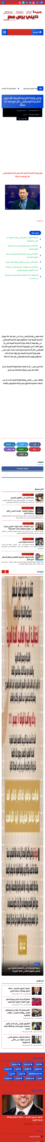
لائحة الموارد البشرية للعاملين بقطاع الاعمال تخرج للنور (18, 558)
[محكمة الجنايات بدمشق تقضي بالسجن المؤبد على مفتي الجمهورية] (37, 1039)
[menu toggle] (41, 2)
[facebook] (37, 2)
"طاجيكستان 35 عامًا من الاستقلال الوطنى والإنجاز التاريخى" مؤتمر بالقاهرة (17, 1012)
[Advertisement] (22, 62)
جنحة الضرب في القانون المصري (22, 497)
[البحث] (3, 2)
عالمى (21, 1073)
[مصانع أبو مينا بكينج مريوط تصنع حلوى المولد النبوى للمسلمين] (37, 1002)
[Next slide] (3, 571)
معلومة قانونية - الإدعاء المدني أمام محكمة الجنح (20, 512)
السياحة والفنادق (34, 1073)
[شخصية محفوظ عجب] (39, 541)
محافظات (29, 1078)
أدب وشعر (15, 1064)
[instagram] (33, 2)
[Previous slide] (7, 571)
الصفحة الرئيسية (34, 114)
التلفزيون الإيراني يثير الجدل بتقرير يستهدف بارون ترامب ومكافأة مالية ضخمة (17, 1026)
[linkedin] (30, 2)
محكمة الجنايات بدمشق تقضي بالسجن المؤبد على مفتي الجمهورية (22, 239)
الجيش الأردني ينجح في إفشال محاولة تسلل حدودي (22, 262)
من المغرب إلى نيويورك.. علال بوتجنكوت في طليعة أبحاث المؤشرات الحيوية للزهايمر (22, 268)
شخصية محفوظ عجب (26, 541)
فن (39, 1078)
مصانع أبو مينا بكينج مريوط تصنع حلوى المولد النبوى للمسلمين (18, 1000)
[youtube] (19, 2)
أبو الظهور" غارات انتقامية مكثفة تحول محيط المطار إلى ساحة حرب (21, 277)
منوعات (7, 1078)
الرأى (17, 1069)
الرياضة (7, 1069)
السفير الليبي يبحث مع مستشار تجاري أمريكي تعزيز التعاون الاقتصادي (22, 255)
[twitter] (23, 2)
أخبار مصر (27, 1064)
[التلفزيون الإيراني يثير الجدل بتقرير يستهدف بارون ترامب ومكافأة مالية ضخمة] (37, 1026)
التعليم (37, 1069)
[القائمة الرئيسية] (5, 32)
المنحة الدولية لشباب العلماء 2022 (26, 971)
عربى (24, 114)
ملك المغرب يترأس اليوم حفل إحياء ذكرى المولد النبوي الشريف (23, 247)
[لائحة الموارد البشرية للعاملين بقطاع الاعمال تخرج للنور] (39, 557)
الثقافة (27, 1069)
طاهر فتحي (38, 1124)
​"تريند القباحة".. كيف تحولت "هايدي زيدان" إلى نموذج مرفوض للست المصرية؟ (18, 527)
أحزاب (38, 1064)
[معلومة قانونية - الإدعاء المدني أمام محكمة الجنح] (39, 510)
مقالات (18, 1078)
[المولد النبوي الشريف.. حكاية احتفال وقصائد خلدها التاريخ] (37, 991)
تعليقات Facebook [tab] (22, 468)
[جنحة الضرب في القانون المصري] (39, 497)
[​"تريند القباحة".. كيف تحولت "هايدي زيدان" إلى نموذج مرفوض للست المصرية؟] (39, 526)
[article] (22, 776)
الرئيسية (36, 32)
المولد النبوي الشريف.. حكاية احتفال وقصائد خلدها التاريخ (19, 990)
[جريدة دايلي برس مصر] (22, 15)
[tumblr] (26, 2)
